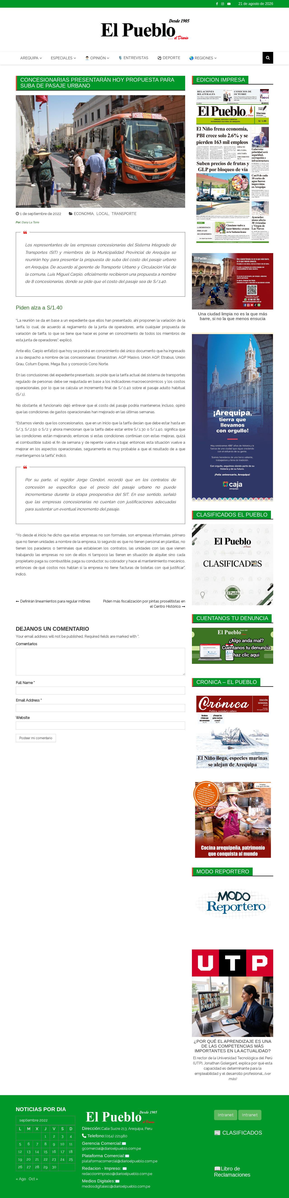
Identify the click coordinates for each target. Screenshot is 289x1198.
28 (37, 1167)
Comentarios (26, 644)
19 (20, 1159)
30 (54, 1167)
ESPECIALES (61, 58)
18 (71, 1152)
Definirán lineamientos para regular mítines (55, 601)
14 (37, 1152)
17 (62, 1152)
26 (20, 1167)
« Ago (21, 1179)
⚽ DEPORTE (168, 58)
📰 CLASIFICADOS (238, 1133)
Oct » (33, 1179)
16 (54, 1152)
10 (62, 1144)
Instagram (222, 4)
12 (20, 1152)
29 (45, 1167)
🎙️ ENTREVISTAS (133, 58)
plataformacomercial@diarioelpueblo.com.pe (119, 1161)
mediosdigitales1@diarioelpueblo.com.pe (116, 1186)
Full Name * (25, 683)
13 (28, 1152)
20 (28, 1159)
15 (45, 1152)
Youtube (229, 4)
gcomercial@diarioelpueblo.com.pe (111, 1148)
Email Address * (29, 700)
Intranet (225, 1115)
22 (46, 1159)
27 (29, 1167)
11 (70, 1144)
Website (23, 718)
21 (37, 1159)
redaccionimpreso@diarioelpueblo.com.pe (117, 1174)
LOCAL (102, 214)
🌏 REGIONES (201, 58)
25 (71, 1159)
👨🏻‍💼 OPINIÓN (95, 58)
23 (54, 1159)
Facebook (217, 4)
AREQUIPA (29, 58)
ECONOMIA (84, 214)
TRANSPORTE (124, 214)
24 (62, 1159)
